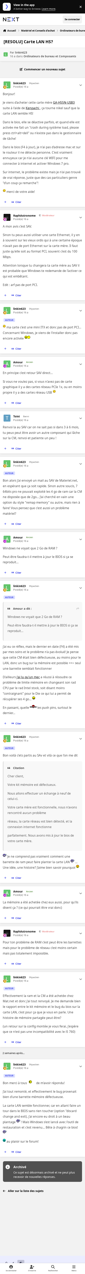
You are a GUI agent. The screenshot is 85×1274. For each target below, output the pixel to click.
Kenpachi (33, 108)
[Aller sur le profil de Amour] (7, 364)
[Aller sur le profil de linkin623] (6, 54)
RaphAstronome (24, 215)
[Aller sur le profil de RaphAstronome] (7, 217)
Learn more (7, 7)
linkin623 (21, 52)
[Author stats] (80, 85)
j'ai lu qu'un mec (28, 677)
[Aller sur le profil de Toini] (7, 418)
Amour (18, 362)
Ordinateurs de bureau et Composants (50, 56)
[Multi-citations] (5, 202)
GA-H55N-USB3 (64, 102)
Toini (16, 416)
